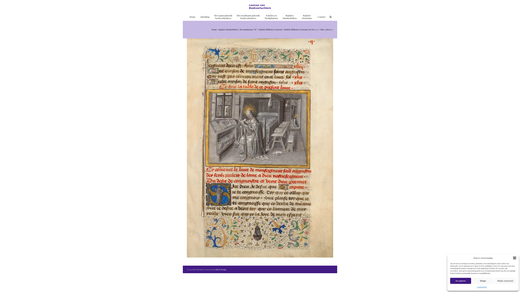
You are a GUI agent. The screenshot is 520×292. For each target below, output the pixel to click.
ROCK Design (220, 269)
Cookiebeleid (482, 287)
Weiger (483, 281)
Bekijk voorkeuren (505, 281)
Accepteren (461, 281)
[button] (514, 258)
